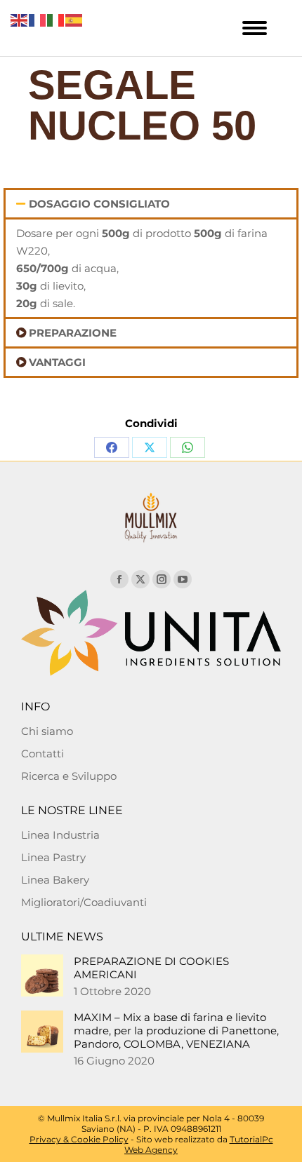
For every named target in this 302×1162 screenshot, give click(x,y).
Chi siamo (47, 731)
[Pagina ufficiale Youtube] (182, 579)
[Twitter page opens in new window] (140, 579)
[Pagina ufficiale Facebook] (119, 579)
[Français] (38, 19)
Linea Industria (60, 835)
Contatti (42, 753)
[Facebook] (111, 447)
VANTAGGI (57, 362)
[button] (151, 203)
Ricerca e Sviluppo (69, 776)
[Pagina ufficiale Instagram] (161, 579)
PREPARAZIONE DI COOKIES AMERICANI (151, 967)
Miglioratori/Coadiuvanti (84, 902)
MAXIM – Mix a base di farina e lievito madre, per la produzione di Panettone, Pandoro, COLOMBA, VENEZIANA (176, 1030)
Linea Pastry (53, 857)
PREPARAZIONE (73, 332)
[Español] (74, 19)
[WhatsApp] (187, 447)
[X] (149, 447)
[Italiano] (56, 19)
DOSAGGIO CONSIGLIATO (99, 203)
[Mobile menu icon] (254, 28)
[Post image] (42, 975)
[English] (20, 19)
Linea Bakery (55, 879)
